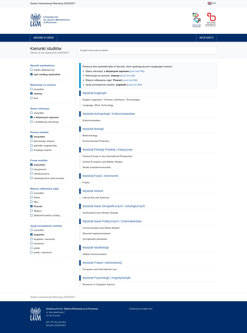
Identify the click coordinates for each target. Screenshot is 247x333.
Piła (35, 202)
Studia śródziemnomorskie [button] (97, 167)
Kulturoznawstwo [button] (91, 120)
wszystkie (38, 89)
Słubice (37, 210)
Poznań (37, 206)
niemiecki (38, 243)
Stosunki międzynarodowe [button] (96, 233)
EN (214, 3)
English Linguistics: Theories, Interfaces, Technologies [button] (111, 99)
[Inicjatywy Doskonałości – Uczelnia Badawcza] (210, 20)
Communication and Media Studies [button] (101, 227)
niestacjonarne (41, 173)
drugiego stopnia (42, 150)
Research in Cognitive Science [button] (99, 284)
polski (36, 248)
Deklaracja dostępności (140, 308)
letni (35, 98)
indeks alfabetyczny (44, 69)
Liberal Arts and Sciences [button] (96, 197)
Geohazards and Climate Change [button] (100, 212)
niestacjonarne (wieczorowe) (48, 178)
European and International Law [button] (100, 269)
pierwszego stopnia (43, 141)
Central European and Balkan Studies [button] (102, 161)
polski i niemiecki (42, 252)
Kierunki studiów (44, 37)
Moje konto (206, 37)
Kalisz (36, 197)
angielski (38, 234)
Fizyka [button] (86, 182)
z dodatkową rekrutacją (45, 121)
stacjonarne (39, 169)
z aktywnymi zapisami (46, 117)
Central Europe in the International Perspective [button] (107, 156)
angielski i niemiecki (44, 239)
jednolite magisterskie (45, 145)
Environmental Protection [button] (96, 141)
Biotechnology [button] (90, 135)
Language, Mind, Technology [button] (98, 105)
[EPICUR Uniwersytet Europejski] (197, 20)
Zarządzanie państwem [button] (95, 239)
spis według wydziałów (46, 74)
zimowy (37, 93)
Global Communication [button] (95, 254)
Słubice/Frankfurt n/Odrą (46, 215)
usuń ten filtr (136, 71)
